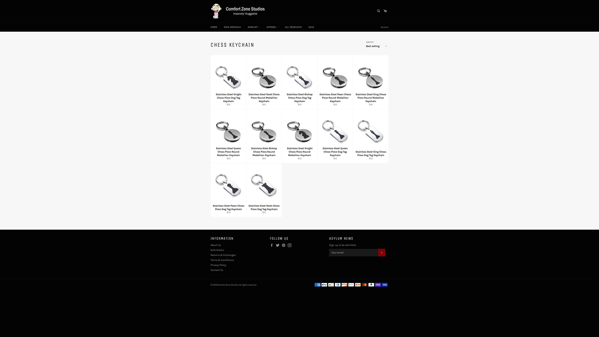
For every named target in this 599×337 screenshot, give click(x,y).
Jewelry (253, 27)
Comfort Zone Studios (228, 285)
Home (214, 27)
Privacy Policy (218, 265)
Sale (311, 27)
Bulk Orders (217, 250)
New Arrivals (232, 27)
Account (384, 27)
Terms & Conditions (222, 260)
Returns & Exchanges (223, 255)
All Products (293, 27)
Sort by (370, 42)
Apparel (272, 27)
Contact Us (217, 270)
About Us (216, 245)
